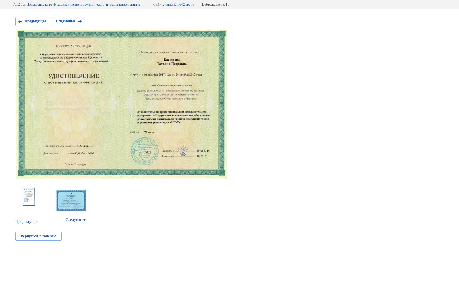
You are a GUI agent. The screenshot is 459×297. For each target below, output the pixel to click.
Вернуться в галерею (38, 236)
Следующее (65, 21)
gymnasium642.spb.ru (178, 4)
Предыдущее (35, 21)
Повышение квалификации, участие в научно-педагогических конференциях (83, 4)
